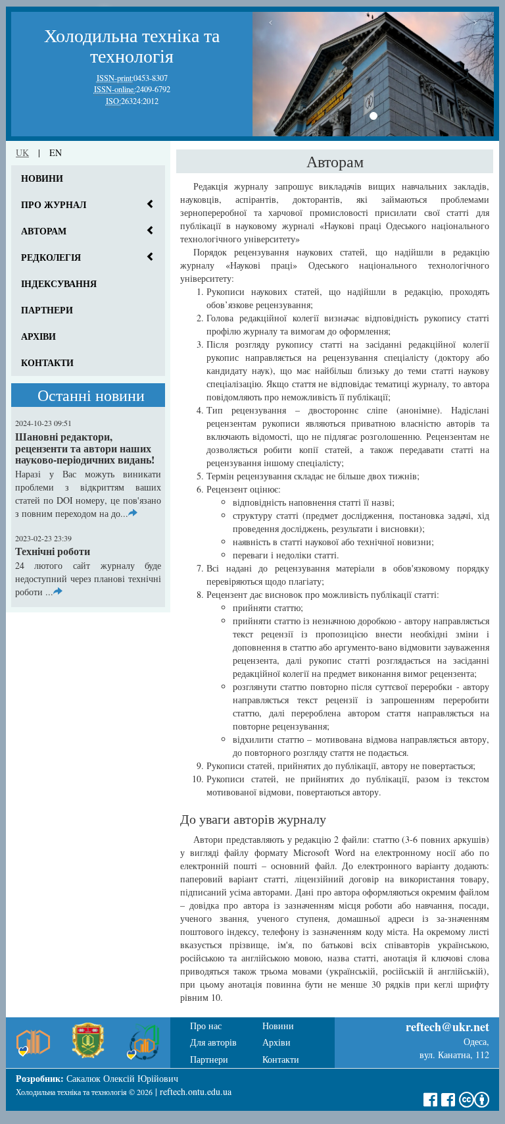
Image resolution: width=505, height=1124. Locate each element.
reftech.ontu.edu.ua (195, 1091)
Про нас (206, 1025)
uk (22, 152)
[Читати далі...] (132, 513)
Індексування (59, 283)
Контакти (47, 362)
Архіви (38, 336)
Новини (42, 178)
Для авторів (213, 1042)
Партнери (47, 310)
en (55, 152)
